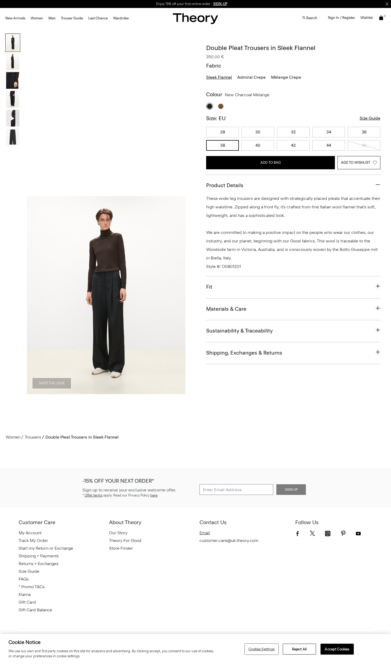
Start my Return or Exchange (46, 548)
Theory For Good (125, 540)
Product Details (224, 185)
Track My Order (33, 540)
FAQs (24, 579)
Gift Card (27, 602)
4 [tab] (115, 391)
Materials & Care (226, 309)
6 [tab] (154, 391)
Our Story (118, 532)
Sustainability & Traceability (239, 330)
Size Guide (370, 118)
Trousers (33, 437)
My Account (30, 532)
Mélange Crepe (286, 77)
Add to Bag (270, 163)
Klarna (25, 594)
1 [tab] (58, 391)
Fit (209, 287)
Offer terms (93, 495)
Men (52, 18)
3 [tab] (96, 391)
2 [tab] (77, 391)
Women (37, 18)
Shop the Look (52, 383)
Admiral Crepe (251, 77)
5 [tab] (135, 391)
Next (178, 295)
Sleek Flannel (219, 77)
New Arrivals (15, 18)
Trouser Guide (72, 18)
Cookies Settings (261, 649)
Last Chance (98, 18)
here (153, 495)
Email (204, 532)
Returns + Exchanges (39, 563)
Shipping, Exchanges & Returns (244, 353)
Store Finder (121, 548)
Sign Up (291, 489)
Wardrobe (121, 18)
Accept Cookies (337, 649)
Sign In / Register (341, 18)
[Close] (387, 4)
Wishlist (366, 18)
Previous (35, 295)
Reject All (299, 649)
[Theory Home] (195, 18)
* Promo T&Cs (32, 586)
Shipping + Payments (39, 555)
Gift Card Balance (35, 609)
